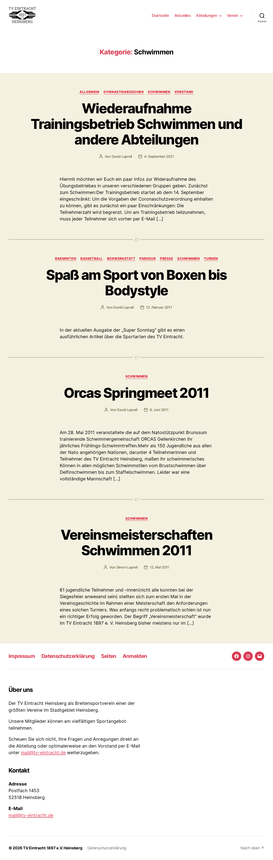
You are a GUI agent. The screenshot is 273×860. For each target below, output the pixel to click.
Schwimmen (159, 92)
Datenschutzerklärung (68, 656)
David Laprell (122, 156)
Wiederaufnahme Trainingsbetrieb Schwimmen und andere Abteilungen (136, 124)
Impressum (22, 656)
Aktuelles (182, 15)
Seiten (108, 656)
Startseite (160, 15)
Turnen (211, 259)
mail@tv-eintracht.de (43, 752)
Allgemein (89, 92)
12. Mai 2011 (159, 567)
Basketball (91, 259)
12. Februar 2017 (159, 307)
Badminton (65, 259)
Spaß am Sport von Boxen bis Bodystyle (136, 283)
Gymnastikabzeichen (123, 92)
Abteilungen (206, 15)
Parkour (147, 259)
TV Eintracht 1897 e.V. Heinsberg (52, 848)
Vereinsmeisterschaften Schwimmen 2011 (136, 542)
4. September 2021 (159, 156)
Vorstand (183, 92)
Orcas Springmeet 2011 (136, 393)
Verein (232, 15)
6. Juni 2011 (159, 410)
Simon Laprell (127, 567)
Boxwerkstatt (121, 259)
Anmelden (135, 656)
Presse (166, 259)
